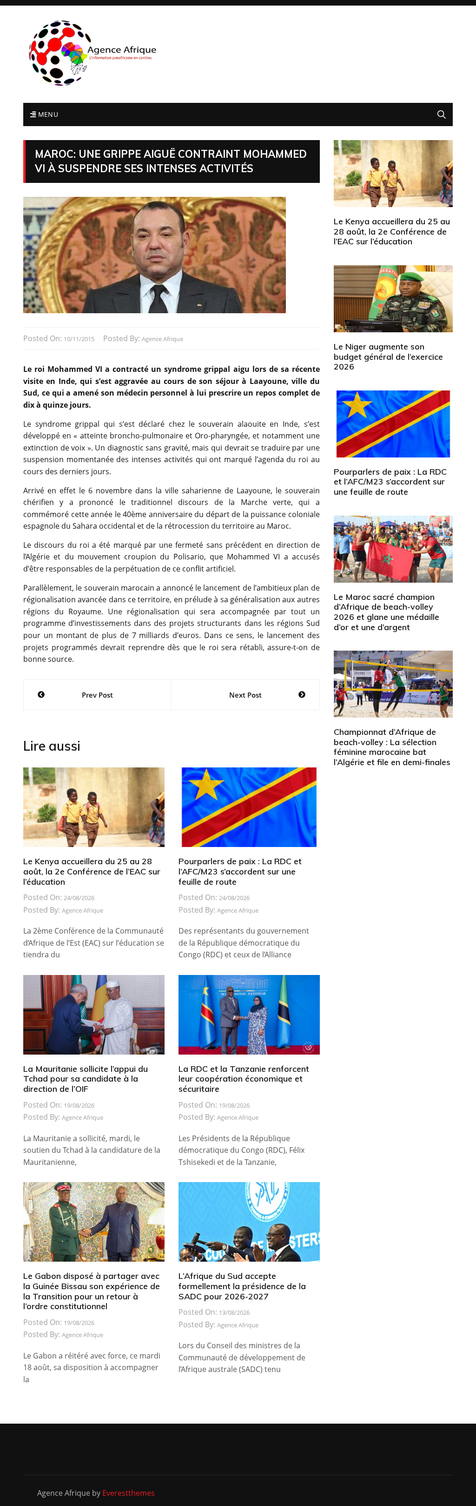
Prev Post (97, 694)
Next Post (245, 694)
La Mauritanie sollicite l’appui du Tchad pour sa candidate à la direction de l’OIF (85, 1078)
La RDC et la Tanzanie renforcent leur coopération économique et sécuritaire (243, 1078)
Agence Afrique (162, 339)
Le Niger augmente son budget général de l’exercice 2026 (388, 356)
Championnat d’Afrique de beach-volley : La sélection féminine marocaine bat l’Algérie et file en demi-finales (392, 746)
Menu (47, 114)
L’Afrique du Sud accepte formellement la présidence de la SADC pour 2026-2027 (242, 1286)
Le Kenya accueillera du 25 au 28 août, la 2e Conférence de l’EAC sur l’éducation (91, 871)
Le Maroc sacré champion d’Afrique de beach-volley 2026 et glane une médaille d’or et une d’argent (386, 612)
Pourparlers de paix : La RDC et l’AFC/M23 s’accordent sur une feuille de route (240, 871)
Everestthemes (128, 1493)
